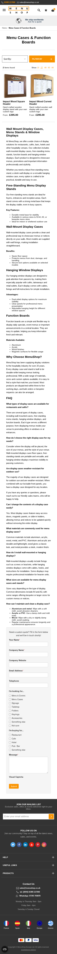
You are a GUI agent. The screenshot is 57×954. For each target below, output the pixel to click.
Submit (14, 786)
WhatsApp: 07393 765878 (29, 896)
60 (49, 67)
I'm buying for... (16, 730)
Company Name (16, 650)
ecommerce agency (28, 950)
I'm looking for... (16, 691)
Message (13, 754)
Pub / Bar (16, 746)
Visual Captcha (16, 776)
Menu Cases (17, 699)
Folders (15, 710)
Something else (18, 721)
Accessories (17, 718)
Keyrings (15, 714)
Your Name (14, 639)
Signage (15, 703)
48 (45, 67)
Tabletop (15, 706)
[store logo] (18, 10)
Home (4, 28)
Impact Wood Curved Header (40, 102)
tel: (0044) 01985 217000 (30, 892)
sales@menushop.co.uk (29, 2)
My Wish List (46, 10)
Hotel (14, 742)
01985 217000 (9, 2)
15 (38, 67)
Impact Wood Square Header (14, 102)
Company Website (17, 660)
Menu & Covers (18, 695)
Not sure (15, 725)
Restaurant (16, 734)
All (52, 67)
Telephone (14, 680)
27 (42, 67)
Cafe (14, 738)
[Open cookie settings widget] (4, 949)
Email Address (16, 670)
